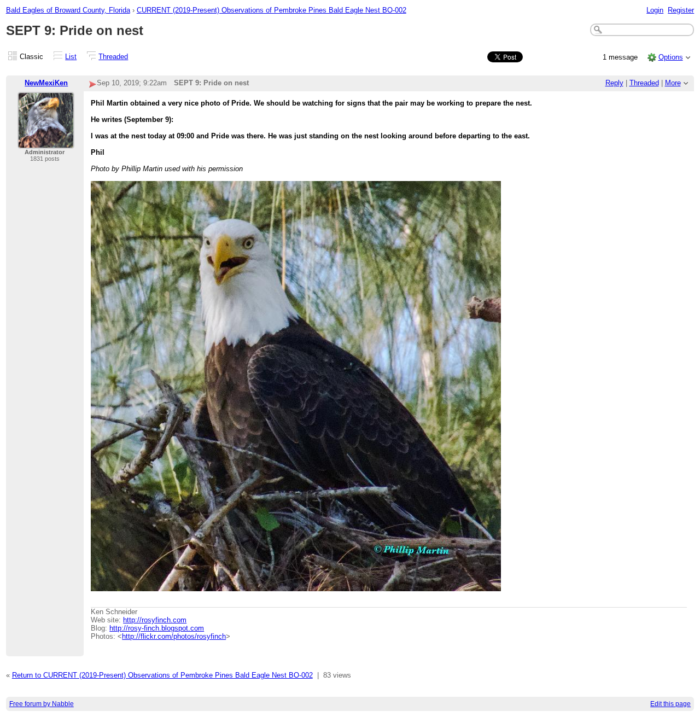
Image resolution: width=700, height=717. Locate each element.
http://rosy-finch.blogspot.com (156, 628)
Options (670, 57)
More (673, 83)
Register (681, 10)
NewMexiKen (46, 83)
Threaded (113, 57)
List (71, 57)
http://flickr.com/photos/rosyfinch (174, 636)
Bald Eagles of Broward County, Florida (68, 10)
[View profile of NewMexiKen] (46, 142)
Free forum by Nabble (41, 704)
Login (654, 10)
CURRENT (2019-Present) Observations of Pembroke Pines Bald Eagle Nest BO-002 (271, 10)
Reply (614, 83)
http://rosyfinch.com (154, 620)
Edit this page (670, 704)
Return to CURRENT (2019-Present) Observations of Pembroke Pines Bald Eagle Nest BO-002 (162, 675)
